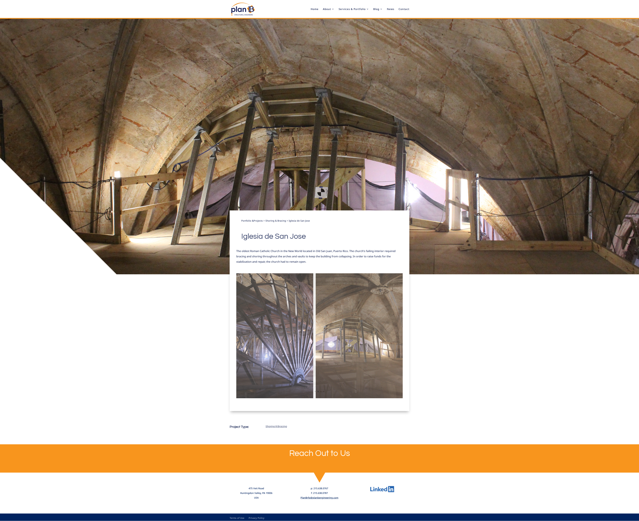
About (327, 9)
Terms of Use (237, 518)
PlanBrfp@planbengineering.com (319, 497)
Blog (376, 9)
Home (315, 9)
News (390, 9)
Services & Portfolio (352, 9)
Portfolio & (247, 220)
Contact (404, 9)
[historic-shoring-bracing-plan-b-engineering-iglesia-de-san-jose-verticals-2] (319, 398)
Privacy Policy (256, 518)
